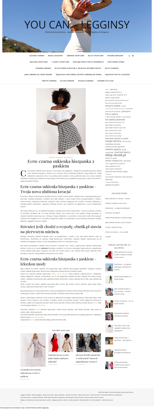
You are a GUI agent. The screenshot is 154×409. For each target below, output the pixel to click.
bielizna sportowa (39, 62)
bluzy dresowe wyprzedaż (113, 103)
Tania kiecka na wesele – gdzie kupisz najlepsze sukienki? (59, 358)
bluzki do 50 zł (122, 95)
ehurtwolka (129, 109)
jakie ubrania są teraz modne (38, 74)
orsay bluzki (109, 152)
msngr (124, 150)
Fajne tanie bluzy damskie (112, 111)
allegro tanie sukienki (59, 274)
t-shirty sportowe (60, 62)
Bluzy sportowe (96, 56)
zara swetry (108, 174)
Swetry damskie (49, 81)
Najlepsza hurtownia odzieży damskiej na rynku (79, 74)
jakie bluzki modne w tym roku (115, 128)
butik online (41, 305)
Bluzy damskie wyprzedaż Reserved (116, 100)
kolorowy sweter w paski (116, 138)
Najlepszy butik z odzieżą (117, 74)
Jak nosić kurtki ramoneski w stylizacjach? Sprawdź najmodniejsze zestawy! (88, 358)
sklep (95, 303)
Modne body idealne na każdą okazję (118, 218)
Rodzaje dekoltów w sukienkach (88, 62)
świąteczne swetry (112, 185)
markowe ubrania (112, 144)
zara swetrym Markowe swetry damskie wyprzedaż (118, 178)
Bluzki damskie (67, 81)
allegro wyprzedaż (110, 95)
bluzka (32, 320)
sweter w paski (111, 158)
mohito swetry (113, 149)
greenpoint (126, 111)
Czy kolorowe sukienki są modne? (115, 108)
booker (124, 106)
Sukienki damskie (43, 68)
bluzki (38, 309)
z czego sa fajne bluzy (111, 182)
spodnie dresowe (115, 56)
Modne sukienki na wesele (61, 157)
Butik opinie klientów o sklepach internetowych (78, 68)
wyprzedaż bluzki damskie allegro (116, 171)
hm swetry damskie (115, 119)
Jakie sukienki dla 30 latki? (113, 130)
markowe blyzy (126, 141)
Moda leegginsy (55, 56)
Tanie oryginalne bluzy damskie (115, 164)
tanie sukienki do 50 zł (112, 166)
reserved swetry (122, 152)
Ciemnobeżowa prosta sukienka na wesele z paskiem (30, 373)
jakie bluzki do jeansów (113, 125)
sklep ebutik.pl (115, 155)
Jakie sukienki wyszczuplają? (113, 136)
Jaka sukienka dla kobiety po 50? (114, 122)
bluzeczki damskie (37, 317)
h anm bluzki (126, 117)
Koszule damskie (86, 81)
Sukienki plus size (105, 81)
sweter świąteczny (113, 160)
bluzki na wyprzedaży (112, 98)
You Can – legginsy (77, 24)
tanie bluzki (127, 161)
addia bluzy (113, 89)
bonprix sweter (113, 105)
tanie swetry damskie (113, 169)
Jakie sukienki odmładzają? (113, 133)
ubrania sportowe (75, 56)
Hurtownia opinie (115, 62)
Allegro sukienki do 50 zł (113, 92)
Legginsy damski (36, 56)
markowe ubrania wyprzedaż (115, 147)
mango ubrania (113, 141)
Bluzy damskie (111, 68)
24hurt (107, 89)
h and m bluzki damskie (113, 117)
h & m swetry (111, 114)
